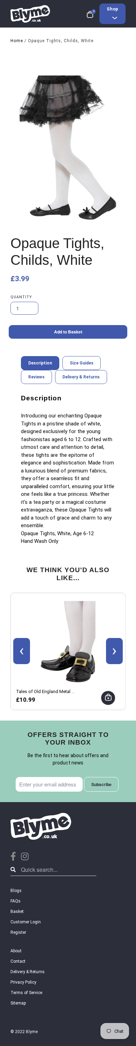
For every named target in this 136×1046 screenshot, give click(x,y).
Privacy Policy (23, 982)
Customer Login (25, 922)
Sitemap (18, 1003)
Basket (17, 911)
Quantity (21, 297)
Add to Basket (68, 332)
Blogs (16, 890)
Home (16, 40)
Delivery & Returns (27, 971)
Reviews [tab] (36, 377)
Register (18, 932)
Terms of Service (26, 992)
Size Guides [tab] (81, 363)
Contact (17, 961)
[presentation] (21, 651)
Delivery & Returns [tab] (81, 377)
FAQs (15, 901)
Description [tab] (40, 363)
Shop (112, 8)
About (16, 950)
